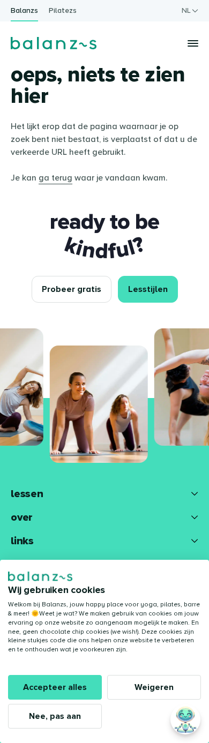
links (22, 541)
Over (22, 517)
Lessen (27, 494)
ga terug (55, 177)
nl (186, 10)
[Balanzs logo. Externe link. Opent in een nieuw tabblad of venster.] (40, 576)
